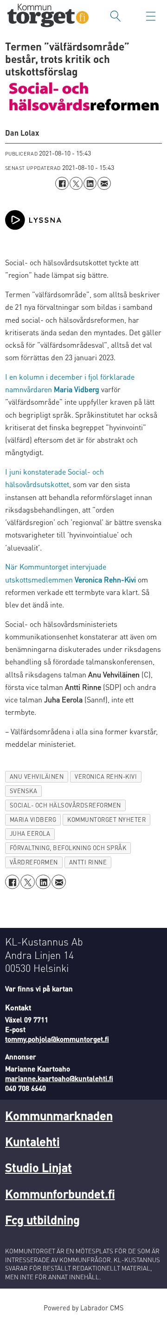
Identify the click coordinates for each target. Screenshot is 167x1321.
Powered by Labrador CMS (83, 1307)
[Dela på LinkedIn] (90, 183)
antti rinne (88, 862)
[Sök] (115, 16)
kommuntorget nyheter (106, 819)
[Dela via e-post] (103, 183)
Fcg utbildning (42, 1219)
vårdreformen (34, 862)
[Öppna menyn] (151, 16)
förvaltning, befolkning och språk (68, 847)
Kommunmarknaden (59, 1115)
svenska (24, 791)
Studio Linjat (38, 1167)
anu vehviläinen (37, 776)
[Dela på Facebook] (61, 183)
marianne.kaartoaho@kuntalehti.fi (59, 1078)
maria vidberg (33, 819)
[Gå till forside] (48, 16)
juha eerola (30, 833)
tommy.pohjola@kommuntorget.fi (57, 1039)
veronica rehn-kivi (106, 776)
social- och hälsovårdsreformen (65, 805)
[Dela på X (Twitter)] (76, 183)
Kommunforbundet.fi (60, 1193)
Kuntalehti (32, 1141)
